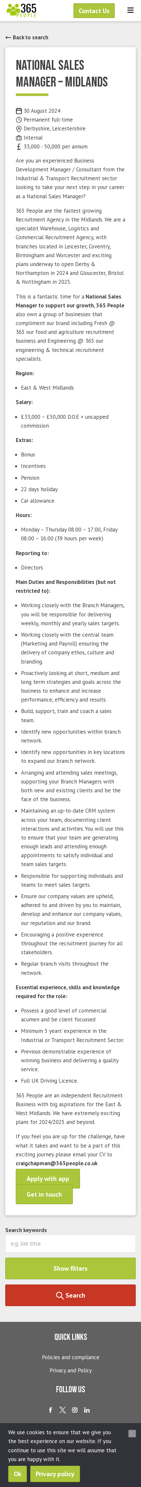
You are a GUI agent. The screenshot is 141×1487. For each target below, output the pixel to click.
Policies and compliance (70, 1357)
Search (74, 1295)
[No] (132, 1434)
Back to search (29, 37)
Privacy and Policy (71, 1370)
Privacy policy (55, 1474)
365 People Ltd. (21, 10)
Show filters (70, 1268)
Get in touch (44, 1194)
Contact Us (94, 11)
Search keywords (26, 1230)
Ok (17, 1474)
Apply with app (48, 1178)
